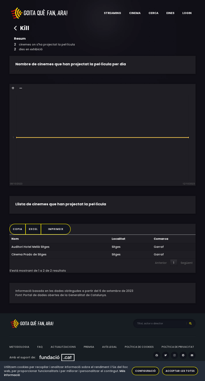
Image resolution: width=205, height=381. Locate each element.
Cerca (153, 13)
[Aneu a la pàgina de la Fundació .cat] (56, 357)
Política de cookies (139, 347)
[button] (112, 13)
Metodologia (19, 347)
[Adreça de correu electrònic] (192, 355)
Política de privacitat (178, 347)
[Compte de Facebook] (156, 355)
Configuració (145, 371)
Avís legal (109, 347)
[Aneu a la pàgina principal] (39, 13)
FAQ (40, 347)
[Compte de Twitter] (165, 355)
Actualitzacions (63, 347)
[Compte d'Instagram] (174, 355)
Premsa (89, 347)
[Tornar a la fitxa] (15, 28)
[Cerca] (190, 323)
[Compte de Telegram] (183, 355)
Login (187, 13)
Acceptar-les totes (180, 371)
